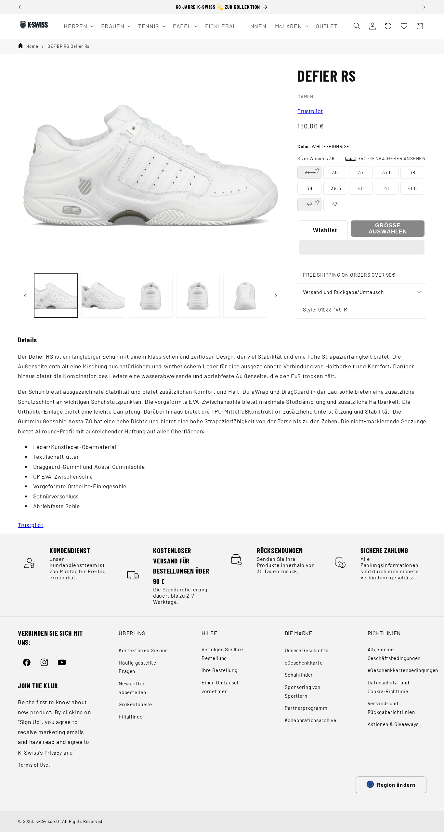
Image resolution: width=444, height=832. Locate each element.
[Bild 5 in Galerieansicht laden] (245, 296)
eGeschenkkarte (304, 663)
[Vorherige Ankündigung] (20, 7)
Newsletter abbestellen (132, 687)
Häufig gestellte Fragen (137, 667)
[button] (388, 26)
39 (309, 188)
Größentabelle (135, 704)
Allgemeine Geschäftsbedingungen (394, 653)
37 (361, 172)
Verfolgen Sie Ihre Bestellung (222, 653)
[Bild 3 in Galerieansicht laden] (151, 296)
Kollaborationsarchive (310, 720)
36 (335, 172)
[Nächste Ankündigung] (424, 7)
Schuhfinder (299, 675)
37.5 (387, 172)
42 (309, 204)
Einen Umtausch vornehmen (221, 687)
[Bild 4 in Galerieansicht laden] (198, 296)
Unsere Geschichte (307, 650)
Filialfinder (132, 717)
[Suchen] (356, 26)
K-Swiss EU (47, 821)
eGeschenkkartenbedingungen (403, 670)
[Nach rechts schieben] (276, 296)
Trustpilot (310, 110)
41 (386, 188)
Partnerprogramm (306, 708)
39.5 (336, 188)
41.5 (412, 188)
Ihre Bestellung (219, 670)
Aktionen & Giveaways (393, 724)
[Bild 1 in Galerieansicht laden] (56, 296)
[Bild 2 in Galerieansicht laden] (103, 296)
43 (335, 204)
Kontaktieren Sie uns (143, 650)
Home (32, 46)
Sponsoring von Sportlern (302, 691)
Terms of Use (33, 765)
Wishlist (325, 230)
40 (361, 188)
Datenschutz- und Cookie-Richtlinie (388, 687)
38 (412, 172)
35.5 (310, 172)
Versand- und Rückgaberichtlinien (391, 707)
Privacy (53, 753)
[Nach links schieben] (25, 296)
